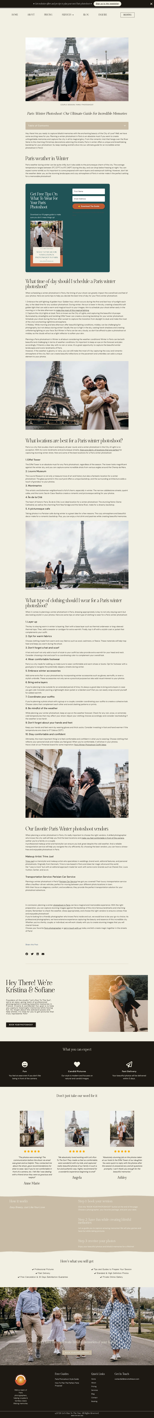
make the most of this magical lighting (72, 310)
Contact (94, 1397)
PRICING (48, 15)
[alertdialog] (77, 4)
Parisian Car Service (68, 881)
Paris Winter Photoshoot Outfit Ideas (90, 744)
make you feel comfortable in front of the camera (102, 838)
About (93, 1383)
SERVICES (66, 15)
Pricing (93, 1386)
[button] (125, 126)
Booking (94, 1401)
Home (93, 1379)
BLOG (86, 15)
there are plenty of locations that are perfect (99, 450)
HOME (15, 15)
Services (94, 1390)
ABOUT (31, 15)
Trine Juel (30, 861)
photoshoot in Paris (61, 905)
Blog (93, 1394)
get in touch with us (72, 928)
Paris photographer (52, 928)
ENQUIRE (103, 15)
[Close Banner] (151, 3)
